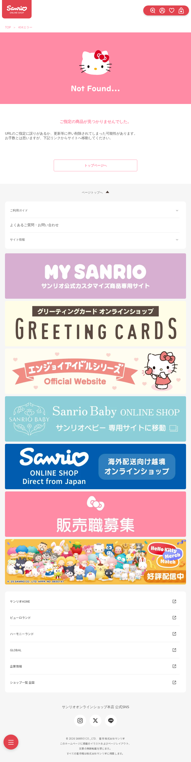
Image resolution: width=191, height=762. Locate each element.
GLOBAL (15, 650)
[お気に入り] (171, 10)
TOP (8, 27)
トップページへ (95, 165)
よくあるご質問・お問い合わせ (34, 225)
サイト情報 (17, 239)
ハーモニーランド (22, 634)
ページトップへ (92, 192)
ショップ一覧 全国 (22, 682)
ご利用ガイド (19, 210)
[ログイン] (162, 10)
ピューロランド (20, 617)
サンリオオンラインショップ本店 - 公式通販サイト (17, 9)
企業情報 (16, 666)
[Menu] (10, 742)
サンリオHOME (20, 601)
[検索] (152, 10)
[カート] (181, 10)
